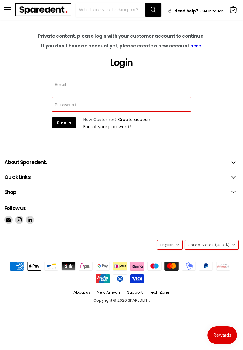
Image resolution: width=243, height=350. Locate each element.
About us (81, 292)
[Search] (153, 10)
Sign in (64, 123)
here (195, 46)
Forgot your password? (107, 127)
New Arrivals (109, 292)
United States (209, 245)
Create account (135, 119)
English (167, 245)
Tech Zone (159, 292)
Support (135, 292)
